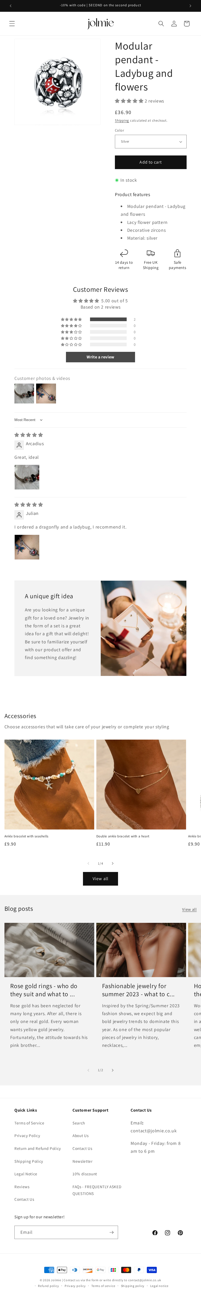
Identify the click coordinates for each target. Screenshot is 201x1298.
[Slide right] (112, 863)
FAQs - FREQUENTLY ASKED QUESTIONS (96, 1190)
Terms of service (103, 1286)
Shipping (122, 120)
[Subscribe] (111, 1232)
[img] (28, 435)
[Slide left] (88, 863)
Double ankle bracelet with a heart (122, 836)
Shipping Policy (28, 1161)
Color (119, 130)
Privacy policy (75, 1286)
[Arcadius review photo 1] (27, 477)
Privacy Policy (27, 1135)
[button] (12, 23)
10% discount (84, 1173)
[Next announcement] (190, 6)
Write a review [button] (100, 357)
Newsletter (82, 1161)
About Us (80, 1135)
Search (78, 1122)
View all (100, 878)
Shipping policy (133, 1286)
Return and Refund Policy (37, 1148)
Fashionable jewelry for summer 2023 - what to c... (138, 990)
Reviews (22, 1186)
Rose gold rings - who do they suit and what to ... (43, 990)
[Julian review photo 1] (27, 547)
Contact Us (24, 1199)
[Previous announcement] (10, 6)
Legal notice (159, 1286)
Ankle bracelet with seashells (26, 836)
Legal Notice (25, 1173)
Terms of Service (29, 1122)
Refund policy (48, 1286)
